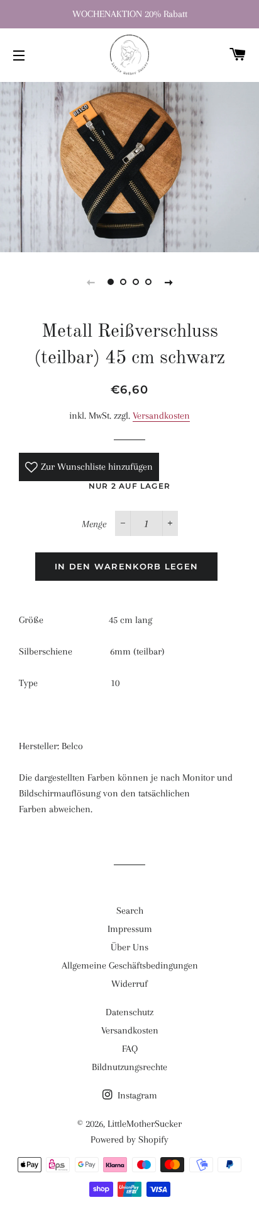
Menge (94, 524)
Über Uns (129, 947)
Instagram (136, 1095)
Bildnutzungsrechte (129, 1067)
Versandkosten (161, 415)
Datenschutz (129, 1012)
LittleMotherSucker (144, 1123)
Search (129, 910)
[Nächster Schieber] (168, 282)
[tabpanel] (129, 165)
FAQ (130, 1048)
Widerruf (129, 983)
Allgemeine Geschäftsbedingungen (130, 965)
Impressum (129, 929)
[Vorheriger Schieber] (90, 282)
